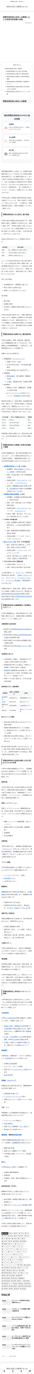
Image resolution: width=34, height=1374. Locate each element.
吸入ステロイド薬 (10, 542)
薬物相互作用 (5, 1215)
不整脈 (6, 1042)
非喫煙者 (17, 396)
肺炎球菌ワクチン (10, 878)
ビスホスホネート (25, 1257)
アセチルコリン (20, 1244)
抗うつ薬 (23, 1126)
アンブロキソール (23, 578)
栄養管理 (20, 1275)
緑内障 (20, 486)
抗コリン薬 (25, 1273)
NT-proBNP (15, 1039)
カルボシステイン (22, 1249)
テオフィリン (20, 572)
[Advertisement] (17, 42)
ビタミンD (6, 1259)
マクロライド (10, 580)
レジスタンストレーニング (12, 1096)
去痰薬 (19, 575)
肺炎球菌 (27, 1281)
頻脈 (12, 1288)
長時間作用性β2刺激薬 (11, 494)
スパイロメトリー (18, 359)
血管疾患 (6, 1013)
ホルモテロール (20, 511)
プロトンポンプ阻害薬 (20, 1205)
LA (4, 1238)
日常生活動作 (11, 1275)
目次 (14, 65)
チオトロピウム (22, 480)
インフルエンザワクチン (9, 1249)
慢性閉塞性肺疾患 (7, 1273)
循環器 (6, 670)
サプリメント (13, 1251)
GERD (21, 1236)
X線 (11, 1241)
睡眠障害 (4, 1135)
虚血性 (21, 1283)
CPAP (4, 1236)
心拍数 (21, 705)
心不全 (10, 908)
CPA (28, 1233)
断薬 (4, 1275)
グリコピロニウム (21, 483)
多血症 (16, 908)
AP (12, 1233)
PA (24, 1238)
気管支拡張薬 (6, 1278)
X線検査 (12, 376)
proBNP (5, 1241)
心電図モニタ (20, 1045)
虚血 (16, 1283)
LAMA (14, 1238)
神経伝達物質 (18, 469)
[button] (30, 677)
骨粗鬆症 (4, 1050)
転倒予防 (7, 1075)
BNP (16, 1233)
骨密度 (8, 1058)
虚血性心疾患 (8, 1026)
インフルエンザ (19, 1246)
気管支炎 (15, 1278)
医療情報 (5, 1233)
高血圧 (27, 905)
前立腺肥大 (28, 1265)
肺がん (3, 1162)
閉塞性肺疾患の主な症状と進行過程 (17, 71)
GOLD (27, 1236)
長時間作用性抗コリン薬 (12, 466)
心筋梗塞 (7, 1028)
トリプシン (16, 393)
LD (20, 1238)
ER (16, 1236)
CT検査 (9, 381)
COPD (17, 171)
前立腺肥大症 (14, 488)
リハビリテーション (18, 1262)
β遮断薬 (16, 1026)
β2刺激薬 (24, 1241)
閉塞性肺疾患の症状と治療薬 (13, 68)
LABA (9, 1238)
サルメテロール (22, 508)
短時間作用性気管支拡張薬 (10, 594)
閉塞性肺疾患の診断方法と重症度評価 (17, 74)
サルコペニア (7, 849)
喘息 (4, 1270)
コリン (5, 1251)
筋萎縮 (3, 1080)
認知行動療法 (8, 1123)
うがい (20, 556)
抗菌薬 (18, 580)
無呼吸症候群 (17, 1135)
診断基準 (5, 1286)
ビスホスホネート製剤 (20, 1069)
